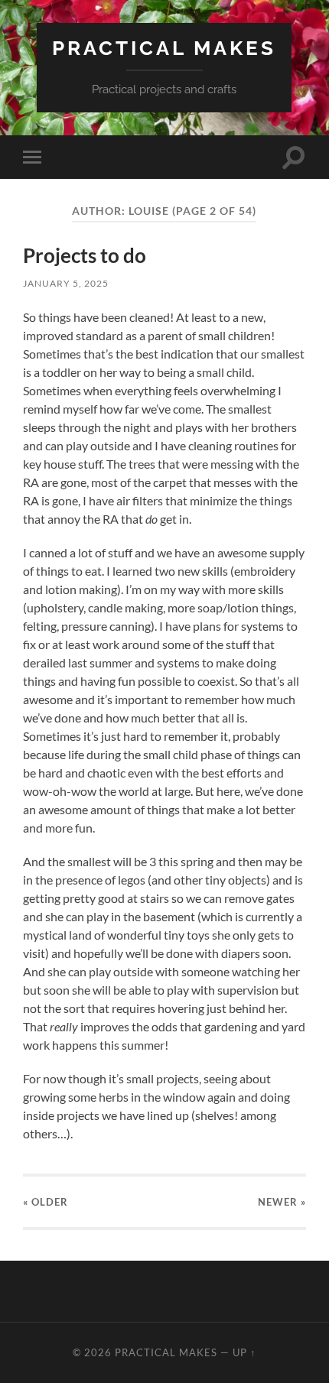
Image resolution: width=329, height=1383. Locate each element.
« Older (45, 1202)
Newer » (282, 1202)
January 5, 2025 (66, 283)
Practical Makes (164, 48)
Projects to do (84, 255)
